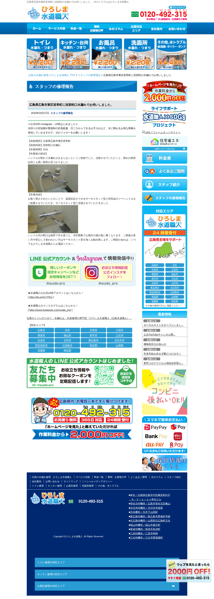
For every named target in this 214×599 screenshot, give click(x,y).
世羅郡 (41, 350)
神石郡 (67, 350)
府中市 (93, 335)
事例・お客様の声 (97, 28)
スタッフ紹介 (174, 477)
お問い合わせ (177, 28)
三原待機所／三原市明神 (144, 533)
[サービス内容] (51, 28)
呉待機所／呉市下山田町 (144, 512)
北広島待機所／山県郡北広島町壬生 (150, 520)
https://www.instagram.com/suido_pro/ (50, 310)
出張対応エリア (137, 28)
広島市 (41, 330)
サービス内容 (57, 28)
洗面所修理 (88, 485)
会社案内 (157, 28)
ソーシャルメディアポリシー (97, 481)
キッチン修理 (55, 485)
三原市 (119, 330)
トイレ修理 (38, 485)
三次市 (119, 335)
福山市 (67, 335)
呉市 (67, 330)
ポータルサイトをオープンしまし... (163, 325)
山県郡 (119, 345)
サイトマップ (71, 481)
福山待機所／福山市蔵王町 (145, 524)
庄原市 (41, 340)
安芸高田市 (41, 345)
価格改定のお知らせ (155, 344)
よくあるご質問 (139, 477)
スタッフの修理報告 (89, 75)
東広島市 (93, 340)
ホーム (37, 28)
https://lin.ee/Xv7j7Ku (40, 297)
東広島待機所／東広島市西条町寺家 (150, 516)
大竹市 (67, 340)
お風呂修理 (72, 485)
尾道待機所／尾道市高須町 (145, 529)
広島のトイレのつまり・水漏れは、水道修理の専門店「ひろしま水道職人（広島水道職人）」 (79, 318)
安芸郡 (93, 345)
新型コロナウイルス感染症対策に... (163, 363)
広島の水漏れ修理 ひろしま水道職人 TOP (51, 75)
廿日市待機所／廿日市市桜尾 (146, 507)
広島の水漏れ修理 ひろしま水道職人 (52, 477)
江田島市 (67, 345)
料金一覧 (77, 28)
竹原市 (93, 330)
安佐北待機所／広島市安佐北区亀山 (150, 503)
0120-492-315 (91, 501)
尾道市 (41, 335)
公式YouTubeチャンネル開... (159, 334)
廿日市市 (120, 340)
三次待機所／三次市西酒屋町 (146, 537)
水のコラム (117, 28)
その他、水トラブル (108, 485)
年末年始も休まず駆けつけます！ (162, 353)
